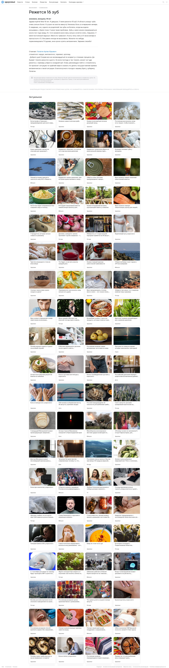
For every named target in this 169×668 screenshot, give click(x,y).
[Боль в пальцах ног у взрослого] (42, 397)
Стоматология (43, 7)
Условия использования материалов (112, 666)
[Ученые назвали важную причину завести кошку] (70, 622)
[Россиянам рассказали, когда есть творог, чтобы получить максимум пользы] (127, 115)
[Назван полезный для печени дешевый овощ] (98, 115)
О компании (8, 666)
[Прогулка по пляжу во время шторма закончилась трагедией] (127, 340)
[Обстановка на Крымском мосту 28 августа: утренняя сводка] (70, 397)
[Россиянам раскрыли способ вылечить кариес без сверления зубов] (42, 622)
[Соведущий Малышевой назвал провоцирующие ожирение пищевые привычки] (42, 425)
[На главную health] (9, 2)
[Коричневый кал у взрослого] (127, 228)
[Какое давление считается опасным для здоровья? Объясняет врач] (42, 143)
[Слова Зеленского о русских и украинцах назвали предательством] (70, 509)
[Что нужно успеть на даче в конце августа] (98, 594)
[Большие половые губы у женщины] (127, 143)
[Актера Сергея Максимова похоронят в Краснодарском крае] (70, 425)
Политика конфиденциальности (158, 666)
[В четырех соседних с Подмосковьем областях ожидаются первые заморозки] (127, 537)
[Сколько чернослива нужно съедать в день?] (42, 284)
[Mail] (2, 2)
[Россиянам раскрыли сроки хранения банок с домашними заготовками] (70, 594)
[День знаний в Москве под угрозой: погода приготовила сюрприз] (70, 312)
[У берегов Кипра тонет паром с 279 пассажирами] (127, 256)
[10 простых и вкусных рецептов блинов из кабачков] (42, 368)
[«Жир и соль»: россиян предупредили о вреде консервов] (98, 171)
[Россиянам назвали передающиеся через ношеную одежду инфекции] (98, 650)
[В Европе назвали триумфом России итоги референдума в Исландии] (70, 481)
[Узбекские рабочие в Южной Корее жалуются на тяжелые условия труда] (98, 566)
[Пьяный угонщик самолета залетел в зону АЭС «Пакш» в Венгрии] (42, 171)
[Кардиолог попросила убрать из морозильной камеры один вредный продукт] (98, 143)
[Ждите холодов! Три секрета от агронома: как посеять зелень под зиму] (70, 566)
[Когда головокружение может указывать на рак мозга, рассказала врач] (127, 566)
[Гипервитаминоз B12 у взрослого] (42, 537)
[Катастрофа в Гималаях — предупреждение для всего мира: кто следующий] (42, 115)
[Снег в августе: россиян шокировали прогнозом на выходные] (127, 397)
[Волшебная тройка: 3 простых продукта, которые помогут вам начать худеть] (98, 312)
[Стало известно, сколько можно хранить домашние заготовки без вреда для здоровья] (98, 509)
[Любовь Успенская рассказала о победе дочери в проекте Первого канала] (98, 481)
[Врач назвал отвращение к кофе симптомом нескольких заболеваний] (42, 312)
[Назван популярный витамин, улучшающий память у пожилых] (98, 199)
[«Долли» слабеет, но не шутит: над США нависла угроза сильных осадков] (42, 509)
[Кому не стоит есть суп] (98, 537)
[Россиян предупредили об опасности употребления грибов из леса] (98, 397)
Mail (3, 666)
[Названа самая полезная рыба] (70, 115)
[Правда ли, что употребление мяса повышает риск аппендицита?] (127, 650)
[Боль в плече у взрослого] (70, 650)
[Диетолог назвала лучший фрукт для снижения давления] (127, 312)
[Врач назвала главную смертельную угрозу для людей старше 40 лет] (127, 199)
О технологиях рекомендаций (140, 666)
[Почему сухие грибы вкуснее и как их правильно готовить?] (42, 650)
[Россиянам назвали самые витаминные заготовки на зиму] (98, 340)
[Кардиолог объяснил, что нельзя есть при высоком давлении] (70, 143)
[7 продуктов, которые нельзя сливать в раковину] (42, 228)
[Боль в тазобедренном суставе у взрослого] (98, 368)
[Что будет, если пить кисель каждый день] (70, 256)
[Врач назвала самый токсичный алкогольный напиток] (127, 171)
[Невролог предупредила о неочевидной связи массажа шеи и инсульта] (127, 509)
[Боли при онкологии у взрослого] (42, 481)
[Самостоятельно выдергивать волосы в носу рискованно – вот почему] (70, 537)
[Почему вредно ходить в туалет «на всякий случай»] (42, 340)
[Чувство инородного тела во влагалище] (42, 256)
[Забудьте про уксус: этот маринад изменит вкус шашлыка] (127, 284)
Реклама (15, 666)
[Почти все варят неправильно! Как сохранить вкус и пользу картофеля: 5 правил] (42, 199)
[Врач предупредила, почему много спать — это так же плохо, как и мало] (98, 284)
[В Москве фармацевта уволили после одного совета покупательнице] (70, 340)
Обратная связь (127, 666)
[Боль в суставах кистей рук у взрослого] (70, 368)
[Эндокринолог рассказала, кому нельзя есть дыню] (70, 284)
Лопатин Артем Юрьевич (46, 51)
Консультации (33, 7)
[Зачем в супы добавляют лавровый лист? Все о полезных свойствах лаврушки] (127, 453)
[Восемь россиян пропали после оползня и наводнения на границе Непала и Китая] (42, 594)
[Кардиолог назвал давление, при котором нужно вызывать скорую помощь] (70, 171)
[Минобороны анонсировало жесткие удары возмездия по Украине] (98, 425)
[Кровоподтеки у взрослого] (127, 594)
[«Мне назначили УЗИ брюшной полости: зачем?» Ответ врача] (127, 622)
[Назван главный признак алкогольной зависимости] (98, 256)
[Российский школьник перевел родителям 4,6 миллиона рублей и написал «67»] (127, 368)
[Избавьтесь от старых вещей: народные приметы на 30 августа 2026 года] (98, 228)
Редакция (99, 666)
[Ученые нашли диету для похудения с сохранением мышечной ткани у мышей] (98, 622)
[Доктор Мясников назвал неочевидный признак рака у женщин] (42, 453)
